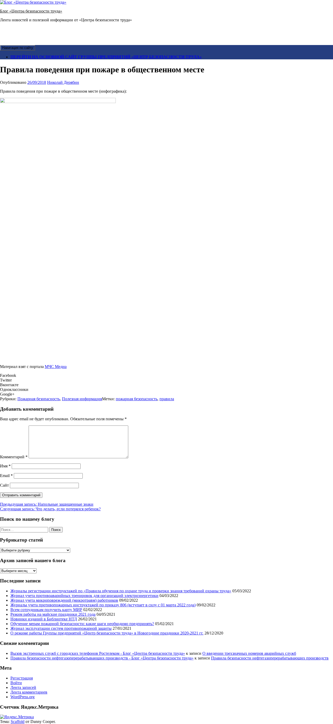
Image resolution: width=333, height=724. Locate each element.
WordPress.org (22, 697)
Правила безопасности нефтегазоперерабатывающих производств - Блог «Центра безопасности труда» (102, 658)
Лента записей (23, 687)
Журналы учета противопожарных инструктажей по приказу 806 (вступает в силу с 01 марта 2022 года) (103, 605)
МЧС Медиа (56, 366)
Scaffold (17, 721)
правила (166, 399)
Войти (16, 683)
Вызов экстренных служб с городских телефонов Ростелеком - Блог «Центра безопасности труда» (97, 653)
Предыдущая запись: (46, 504)
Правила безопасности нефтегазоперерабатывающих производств (270, 658)
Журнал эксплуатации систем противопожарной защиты (61, 628)
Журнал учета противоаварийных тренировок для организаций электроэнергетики (84, 595)
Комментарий (14, 457)
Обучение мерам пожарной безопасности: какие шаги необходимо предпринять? (82, 623)
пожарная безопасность (136, 399)
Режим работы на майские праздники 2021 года (52, 614)
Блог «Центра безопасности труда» (31, 11)
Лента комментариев (28, 692)
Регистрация (21, 678)
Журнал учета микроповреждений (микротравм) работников (64, 600)
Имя (5, 466)
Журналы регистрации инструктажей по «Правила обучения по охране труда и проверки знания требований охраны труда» (120, 591)
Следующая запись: (50, 509)
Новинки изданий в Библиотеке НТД (43, 619)
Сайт (4, 485)
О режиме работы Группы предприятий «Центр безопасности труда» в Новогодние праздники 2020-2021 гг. (106, 633)
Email (6, 475)
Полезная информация (82, 399)
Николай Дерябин (63, 82)
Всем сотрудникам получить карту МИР (46, 609)
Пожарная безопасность (38, 399)
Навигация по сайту (17, 48)
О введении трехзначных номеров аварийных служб (249, 653)
